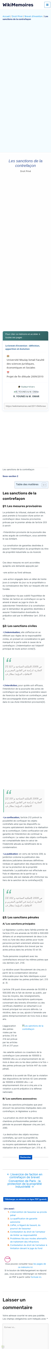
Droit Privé (17, 16)
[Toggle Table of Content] (43, 485)
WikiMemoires (18, 4)
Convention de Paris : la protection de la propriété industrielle (24, 1184)
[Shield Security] (2, 1347)
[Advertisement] (25, 309)
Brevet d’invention (33, 16)
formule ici (36, 1277)
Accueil (6, 16)
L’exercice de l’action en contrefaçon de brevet (24, 1176)
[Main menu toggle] (47, 5)
